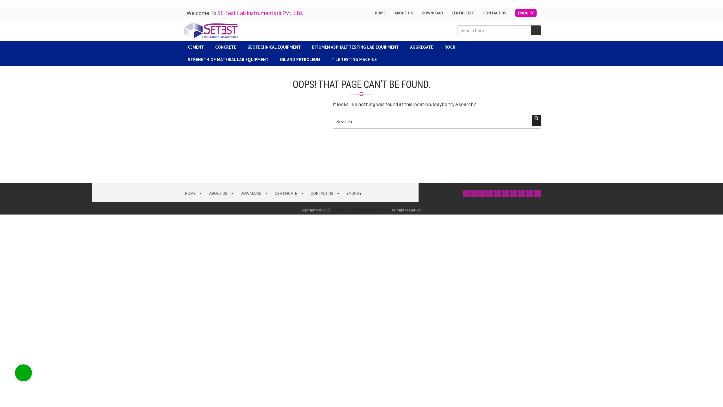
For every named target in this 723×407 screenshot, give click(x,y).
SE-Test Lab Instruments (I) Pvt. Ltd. (361, 210)
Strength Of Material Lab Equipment (228, 59)
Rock (450, 47)
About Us (218, 193)
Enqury (354, 193)
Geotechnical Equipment (274, 47)
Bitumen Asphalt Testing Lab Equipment (355, 47)
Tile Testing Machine (354, 59)
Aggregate (421, 47)
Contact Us (494, 13)
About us (404, 13)
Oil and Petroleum (300, 59)
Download (432, 13)
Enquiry (526, 13)
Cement (196, 47)
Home (380, 13)
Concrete (225, 47)
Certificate (463, 13)
